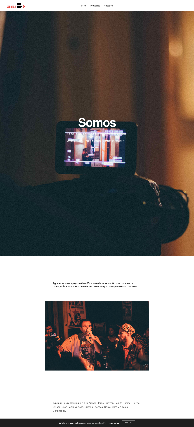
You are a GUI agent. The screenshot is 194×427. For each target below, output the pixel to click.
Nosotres (108, 5)
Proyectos (95, 5)
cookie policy (113, 423)
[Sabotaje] (16, 5)
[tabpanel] (97, 336)
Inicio (83, 5)
